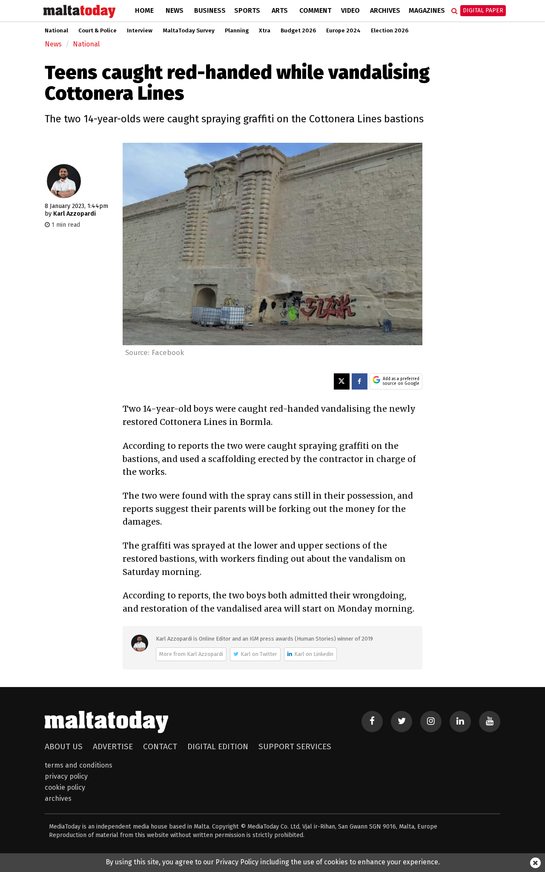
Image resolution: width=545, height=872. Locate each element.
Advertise (113, 746)
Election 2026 (389, 30)
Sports (247, 10)
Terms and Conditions (78, 765)
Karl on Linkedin (313, 654)
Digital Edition (217, 746)
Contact (160, 746)
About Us (64, 746)
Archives (385, 10)
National (56, 30)
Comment (315, 10)
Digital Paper (483, 10)
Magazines (427, 10)
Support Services (294, 746)
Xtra (264, 30)
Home (144, 10)
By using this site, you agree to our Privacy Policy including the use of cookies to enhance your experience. (273, 862)
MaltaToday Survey (189, 30)
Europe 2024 (343, 30)
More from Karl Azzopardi (191, 654)
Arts (280, 10)
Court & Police (97, 30)
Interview (139, 30)
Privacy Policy (66, 776)
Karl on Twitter (259, 654)
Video (350, 10)
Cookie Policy (65, 787)
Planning (237, 30)
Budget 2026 (298, 30)
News (175, 10)
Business (210, 10)
